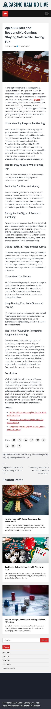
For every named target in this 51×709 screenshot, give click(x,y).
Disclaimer (6, 660)
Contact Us (6, 652)
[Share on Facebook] (13, 440)
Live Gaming (26, 454)
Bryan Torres (11, 46)
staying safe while (17, 457)
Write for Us (6, 664)
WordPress (35, 705)
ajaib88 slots (14, 454)
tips (27, 457)
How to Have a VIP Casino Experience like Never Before (23, 520)
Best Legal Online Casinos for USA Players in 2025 (24, 568)
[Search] (47, 13)
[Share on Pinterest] (37, 440)
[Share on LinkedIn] (25, 440)
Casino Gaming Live (26, 702)
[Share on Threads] (13, 445)
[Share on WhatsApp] (31, 440)
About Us (5, 656)
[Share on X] (19, 440)
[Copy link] (19, 445)
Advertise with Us (8, 668)
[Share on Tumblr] (7, 445)
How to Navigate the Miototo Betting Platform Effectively (25, 620)
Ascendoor (14, 705)
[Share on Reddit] (43, 440)
